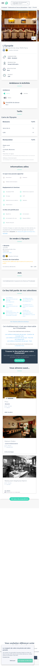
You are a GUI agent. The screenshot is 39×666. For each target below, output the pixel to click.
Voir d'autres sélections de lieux (19, 321)
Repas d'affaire (26, 218)
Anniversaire (26, 214)
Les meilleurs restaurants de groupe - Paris (12, 306)
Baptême (8, 214)
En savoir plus (6, 657)
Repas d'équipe (10, 222)
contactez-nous (19, 345)
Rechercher (19, 360)
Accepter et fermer (25, 660)
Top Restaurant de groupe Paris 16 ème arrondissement (28, 300)
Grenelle (5, 247)
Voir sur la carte (7, 252)
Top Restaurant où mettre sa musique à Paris (28, 306)
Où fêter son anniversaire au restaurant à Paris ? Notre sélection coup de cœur (29, 313)
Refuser (12, 660)
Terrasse (8, 196)
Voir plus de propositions (19, 499)
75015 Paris (6, 251)
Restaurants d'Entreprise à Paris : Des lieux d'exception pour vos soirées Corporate (12, 313)
